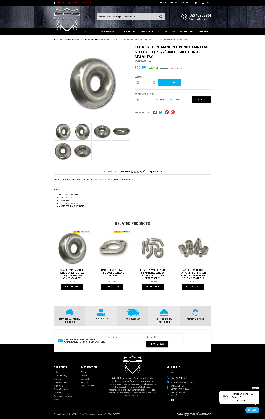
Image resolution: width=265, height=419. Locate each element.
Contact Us (86, 379)
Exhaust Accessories (63, 396)
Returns (84, 382)
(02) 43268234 (200, 15)
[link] (55, 3)
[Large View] (63, 132)
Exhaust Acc (187, 31)
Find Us (170, 372)
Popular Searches (88, 385)
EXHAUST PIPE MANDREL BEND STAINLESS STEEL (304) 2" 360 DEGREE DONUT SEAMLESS (72, 274)
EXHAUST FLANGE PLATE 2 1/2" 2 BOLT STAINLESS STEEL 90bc (112, 273)
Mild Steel (90, 31)
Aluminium (129, 31)
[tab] (109, 172)
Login (195, 3)
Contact (184, 3)
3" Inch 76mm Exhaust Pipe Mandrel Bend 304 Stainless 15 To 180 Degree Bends (153, 274)
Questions (156, 171)
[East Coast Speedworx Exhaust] (67, 19)
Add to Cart (169, 82)
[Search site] (161, 16)
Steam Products (150, 31)
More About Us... (132, 396)
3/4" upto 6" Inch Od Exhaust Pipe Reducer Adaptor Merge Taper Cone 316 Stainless (193, 274)
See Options (153, 286)
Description (110, 171)
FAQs (56, 372)
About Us (162, 3)
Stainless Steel (109, 31)
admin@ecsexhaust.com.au (183, 382)
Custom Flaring (60, 375)
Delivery (173, 3)
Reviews (126, 171)
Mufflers (169, 31)
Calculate (202, 100)
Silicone (203, 31)
